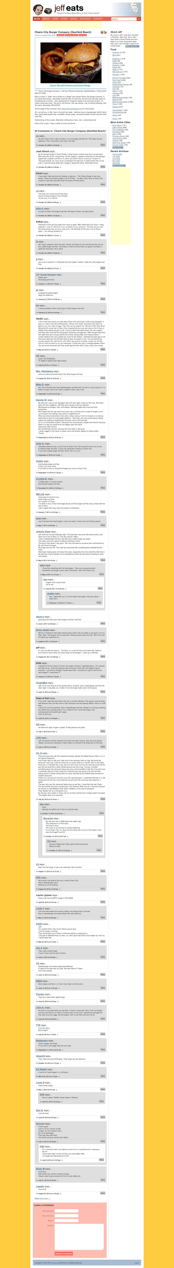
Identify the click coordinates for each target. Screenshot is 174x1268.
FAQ (42, 1146)
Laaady (40, 1186)
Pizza (114, 104)
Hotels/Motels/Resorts (120, 84)
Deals (73, 18)
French (115, 82)
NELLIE (40, 494)
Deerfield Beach (71, 35)
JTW (38, 737)
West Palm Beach (119, 142)
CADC (39, 923)
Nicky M (40, 1168)
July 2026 (116, 156)
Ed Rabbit (41, 1069)
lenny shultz (42, 630)
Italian (114, 91)
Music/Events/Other (119, 102)
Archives (85, 18)
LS (37, 864)
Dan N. (39, 1110)
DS (37, 355)
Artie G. (40, 443)
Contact (98, 18)
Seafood (115, 106)
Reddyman (42, 1040)
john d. (40, 208)
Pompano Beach (118, 136)
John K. (40, 1007)
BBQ (114, 55)
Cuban (114, 67)
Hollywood (116, 131)
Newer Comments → (42, 1198)
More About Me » (132, 46)
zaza (38, 518)
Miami (114, 134)
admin (137, 1263)
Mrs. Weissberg (44, 371)
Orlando (115, 140)
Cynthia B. (41, 478)
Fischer (40, 994)
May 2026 (116, 160)
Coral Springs (117, 138)
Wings (114, 118)
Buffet (114, 61)
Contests (115, 65)
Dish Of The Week (119, 78)
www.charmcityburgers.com (72, 108)
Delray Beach (117, 127)
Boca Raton (116, 125)
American (60, 35)
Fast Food (82, 35)
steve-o (40, 616)
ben (45, 579)
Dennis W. (41, 400)
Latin (114, 95)
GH (49, 841)
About (46, 18)
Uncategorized (117, 112)
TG (37, 963)
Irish (114, 89)
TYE (38, 1025)
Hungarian (116, 86)
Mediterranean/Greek (120, 97)
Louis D (40, 1082)
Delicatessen (117, 71)
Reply (103, 145)
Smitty (39, 461)
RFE (38, 877)
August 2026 (117, 154)
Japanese (116, 93)
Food (55, 18)
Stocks (115, 115)
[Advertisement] (72, 25)
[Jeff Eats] (87, 8)
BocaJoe (48, 818)
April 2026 (116, 163)
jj (36, 259)
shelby (50, 593)
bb (37, 305)
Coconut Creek (117, 145)
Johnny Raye (43, 531)
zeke (42, 565)
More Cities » (118, 147)
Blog (37, 18)
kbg (42, 804)
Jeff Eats (54, 1263)
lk (37, 241)
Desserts (115, 74)
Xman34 (40, 1056)
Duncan (40, 1123)
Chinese (115, 63)
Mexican (115, 99)
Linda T (40, 908)
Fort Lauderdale (118, 129)
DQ (37, 724)
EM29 (39, 981)
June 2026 (116, 158)
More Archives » (119, 166)
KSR (42, 1094)
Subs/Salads (117, 110)
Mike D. (40, 384)
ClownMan (42, 682)
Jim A (39, 948)
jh (37, 290)
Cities (64, 18)
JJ (37, 190)
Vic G (39, 753)
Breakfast (116, 58)
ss (37, 136)
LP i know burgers (46, 274)
